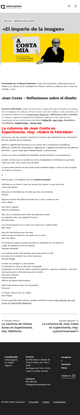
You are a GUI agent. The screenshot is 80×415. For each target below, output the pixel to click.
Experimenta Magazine (38, 114)
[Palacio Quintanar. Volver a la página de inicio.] (11, 7)
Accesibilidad (59, 402)
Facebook (65, 364)
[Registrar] (73, 375)
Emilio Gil (46, 120)
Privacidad (33, 402)
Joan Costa (57, 120)
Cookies (45, 402)
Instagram (66, 357)
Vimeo (64, 368)
